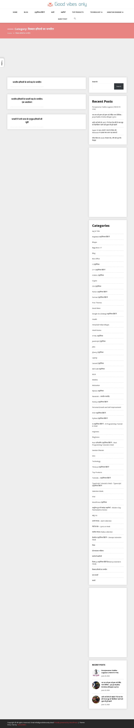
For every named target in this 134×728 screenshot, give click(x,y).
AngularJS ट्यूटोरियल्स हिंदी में (101, 237)
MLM (94, 374)
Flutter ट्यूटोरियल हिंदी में (99, 292)
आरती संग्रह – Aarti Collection (101, 521)
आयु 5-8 (94, 515)
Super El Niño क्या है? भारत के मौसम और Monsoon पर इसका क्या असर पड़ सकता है (104, 131)
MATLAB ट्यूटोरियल (98, 369)
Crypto (94, 281)
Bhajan (94, 242)
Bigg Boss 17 (97, 248)
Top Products (78, 12)
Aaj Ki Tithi (96, 231)
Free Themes (97, 303)
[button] (75, 20)
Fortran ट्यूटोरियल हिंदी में (100, 297)
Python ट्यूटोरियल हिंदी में (100, 418)
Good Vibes (96, 308)
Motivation (96, 385)
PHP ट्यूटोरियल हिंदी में (99, 413)
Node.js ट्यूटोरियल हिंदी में (100, 402)
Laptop (94, 358)
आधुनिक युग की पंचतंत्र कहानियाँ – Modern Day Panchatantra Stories (106, 509)
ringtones (95, 432)
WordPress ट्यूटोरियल (99, 502)
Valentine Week (97, 491)
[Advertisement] (67, 61)
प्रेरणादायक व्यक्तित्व (98, 551)
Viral (93, 497)
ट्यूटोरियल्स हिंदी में (39, 12)
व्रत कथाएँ (95, 575)
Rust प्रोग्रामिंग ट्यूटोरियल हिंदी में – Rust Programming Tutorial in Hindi (104, 443)
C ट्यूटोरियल (95, 264)
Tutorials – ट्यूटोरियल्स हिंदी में (101, 478)
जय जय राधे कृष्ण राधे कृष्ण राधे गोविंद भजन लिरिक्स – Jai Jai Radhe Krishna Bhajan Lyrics (107, 116)
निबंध (93, 545)
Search (94, 82)
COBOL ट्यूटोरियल (98, 275)
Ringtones (95, 437)
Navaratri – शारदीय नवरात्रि (101, 396)
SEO (93, 456)
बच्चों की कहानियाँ (97, 556)
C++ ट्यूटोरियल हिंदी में (98, 270)
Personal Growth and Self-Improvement (106, 407)
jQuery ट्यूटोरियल (97, 352)
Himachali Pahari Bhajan (100, 325)
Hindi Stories (96, 330)
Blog (26, 12)
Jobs (93, 347)
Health (94, 319)
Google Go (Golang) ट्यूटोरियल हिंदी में (104, 314)
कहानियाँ (63, 12)
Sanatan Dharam (114, 12)
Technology (95, 12)
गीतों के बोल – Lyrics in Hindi (101, 526)
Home (15, 12)
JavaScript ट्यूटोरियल (99, 341)
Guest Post (62, 19)
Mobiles (95, 380)
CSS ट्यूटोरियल (96, 286)
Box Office (96, 259)
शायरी (52, 12)
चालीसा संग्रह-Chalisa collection (102, 532)
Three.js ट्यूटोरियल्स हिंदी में (100, 467)
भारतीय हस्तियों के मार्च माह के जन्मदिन (27, 82)
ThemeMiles (21, 725)
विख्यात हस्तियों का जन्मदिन (99, 569)
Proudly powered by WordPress (66, 722)
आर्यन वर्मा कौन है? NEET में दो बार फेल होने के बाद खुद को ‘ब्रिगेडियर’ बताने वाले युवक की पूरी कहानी (107, 123)
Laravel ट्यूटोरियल (98, 363)
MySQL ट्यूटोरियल (98, 391)
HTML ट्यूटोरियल (97, 336)
